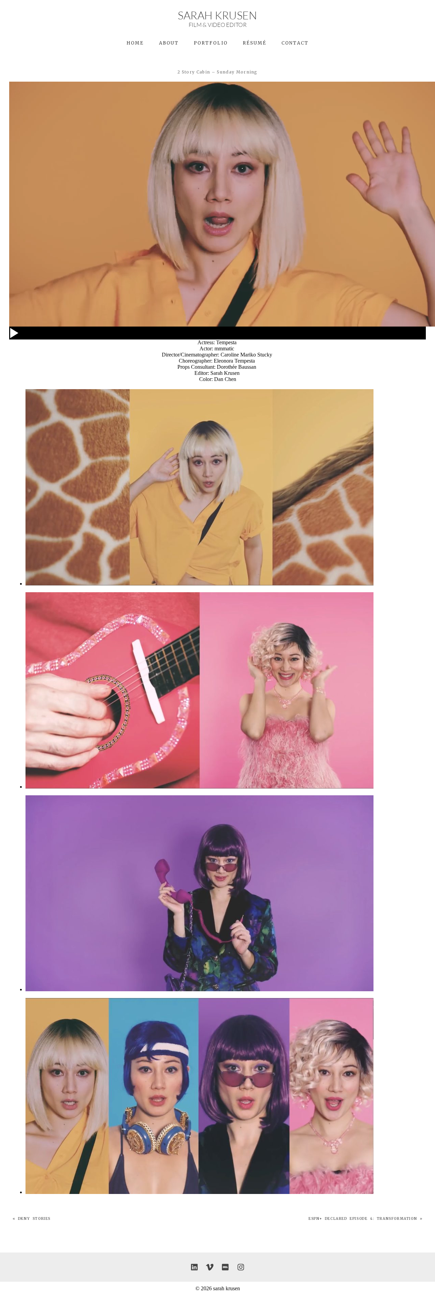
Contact (295, 43)
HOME (135, 43)
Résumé (254, 43)
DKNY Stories (34, 1218)
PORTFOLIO (211, 43)
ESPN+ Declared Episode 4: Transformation (363, 1218)
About (169, 43)
